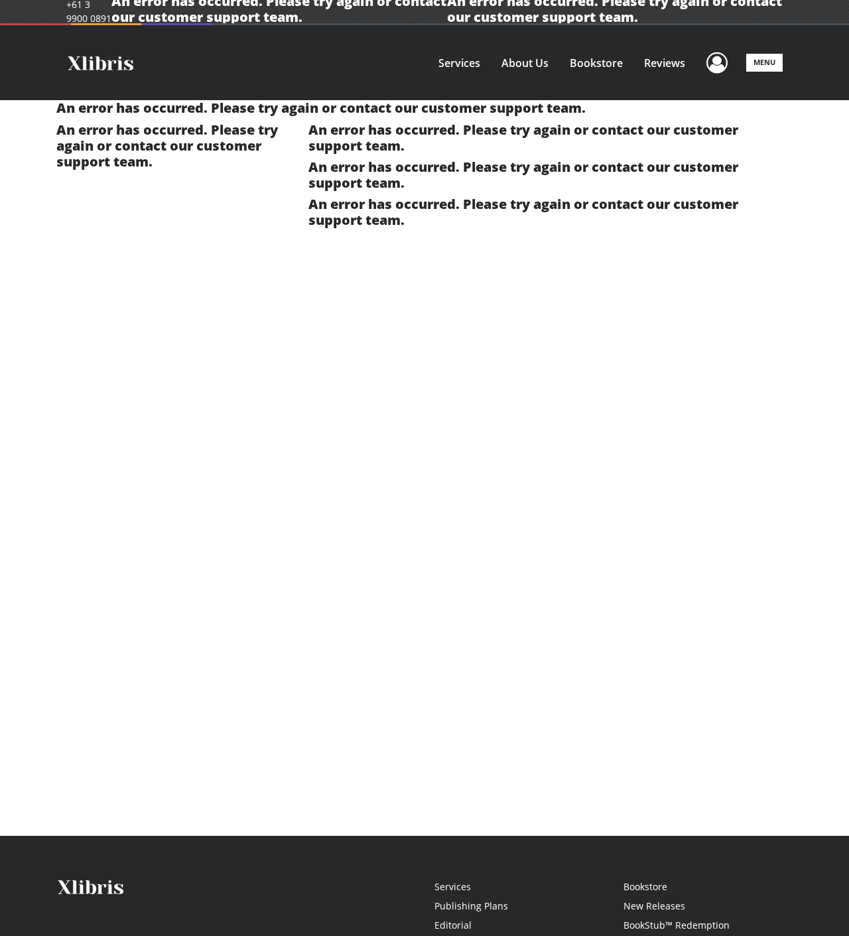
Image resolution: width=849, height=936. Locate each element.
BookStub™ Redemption (676, 925)
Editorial (453, 925)
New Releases (654, 906)
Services (459, 63)
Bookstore (596, 63)
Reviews (664, 63)
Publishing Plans (471, 906)
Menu (764, 62)
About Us (525, 63)
